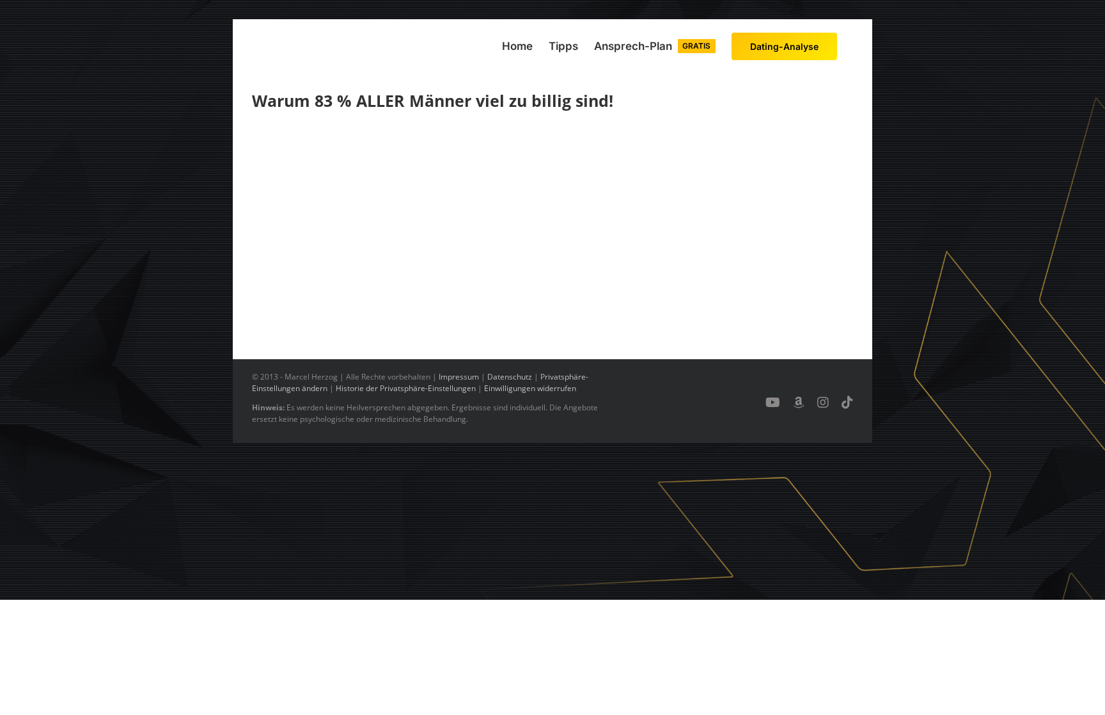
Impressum (459, 376)
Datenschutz (509, 376)
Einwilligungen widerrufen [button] (530, 388)
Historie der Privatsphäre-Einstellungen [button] (406, 388)
